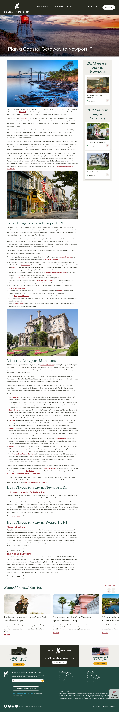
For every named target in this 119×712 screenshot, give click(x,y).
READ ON (7, 635)
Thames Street (21, 278)
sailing (13, 267)
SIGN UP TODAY (59, 662)
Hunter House (24, 473)
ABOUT (89, 6)
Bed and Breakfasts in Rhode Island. (37, 482)
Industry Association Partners (67, 680)
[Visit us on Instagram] (12, 706)
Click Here (23, 693)
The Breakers (13, 397)
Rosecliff (11, 428)
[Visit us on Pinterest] (9, 706)
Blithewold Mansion (49, 468)
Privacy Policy (96, 706)
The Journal (90, 682)
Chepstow (37, 473)
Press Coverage (91, 684)
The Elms (11, 420)
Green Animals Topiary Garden (22, 454)
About (89, 680)
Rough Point (30, 471)
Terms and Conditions (109, 706)
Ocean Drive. (25, 265)
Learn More (15, 516)
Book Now (109, 7)
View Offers (100, 663)
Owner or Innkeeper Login (66, 674)
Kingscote (11, 446)
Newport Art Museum (21, 296)
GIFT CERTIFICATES (75, 6)
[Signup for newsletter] (42, 681)
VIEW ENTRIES (110, 585)
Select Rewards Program (94, 676)
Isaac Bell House (13, 473)
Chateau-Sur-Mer (60, 438)
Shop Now (18, 664)
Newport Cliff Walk (51, 259)
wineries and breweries (16, 288)
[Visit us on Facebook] (5, 706)
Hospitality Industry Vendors (67, 678)
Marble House (13, 410)
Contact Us (90, 674)
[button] (93, 91)
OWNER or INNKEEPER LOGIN (26, 688)
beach (59, 290)
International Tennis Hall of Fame (55, 272)
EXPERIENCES (58, 6)
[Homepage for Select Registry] (17, 7)
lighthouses (19, 303)
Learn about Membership (66, 676)
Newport (24, 118)
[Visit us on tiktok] (16, 706)
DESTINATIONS (43, 6)
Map (98, 6)
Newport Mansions (65, 257)
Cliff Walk (22, 112)
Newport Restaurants (44, 280)
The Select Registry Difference (95, 678)
